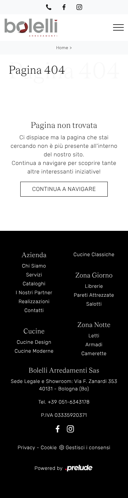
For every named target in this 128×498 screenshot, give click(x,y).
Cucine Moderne (34, 351)
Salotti (94, 304)
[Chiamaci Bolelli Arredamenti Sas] (49, 7)
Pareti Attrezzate (94, 295)
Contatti (34, 310)
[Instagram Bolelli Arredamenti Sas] (79, 7)
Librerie (94, 286)
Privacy (26, 448)
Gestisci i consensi (88, 448)
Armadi (93, 345)
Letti (94, 336)
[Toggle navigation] (118, 27)
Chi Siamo (34, 266)
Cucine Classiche (93, 254)
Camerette (94, 354)
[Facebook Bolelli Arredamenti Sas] (64, 7)
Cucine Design (34, 342)
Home (62, 47)
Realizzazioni (33, 302)
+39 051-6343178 (69, 402)
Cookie (49, 448)
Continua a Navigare (64, 189)
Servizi (34, 275)
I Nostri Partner (34, 293)
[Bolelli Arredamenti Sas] (54, 27)
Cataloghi (34, 284)
